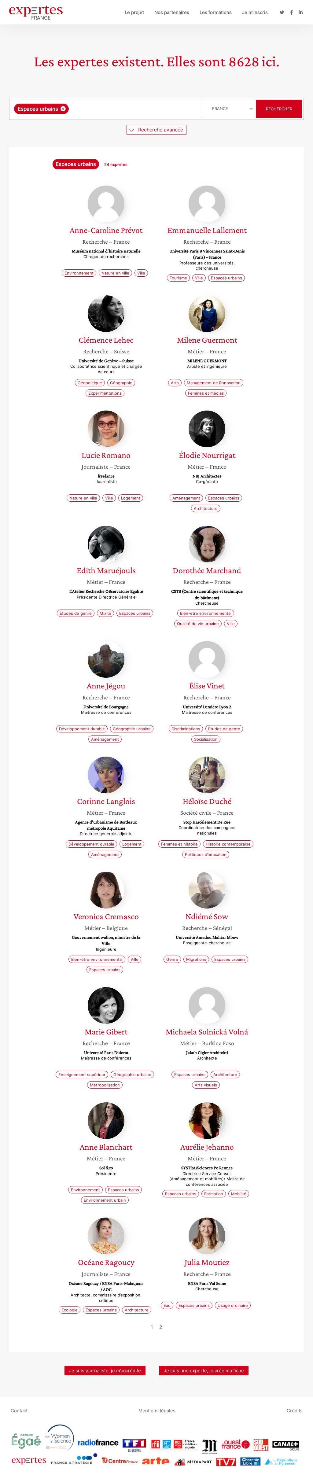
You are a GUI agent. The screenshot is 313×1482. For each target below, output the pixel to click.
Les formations (216, 12)
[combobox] (107, 109)
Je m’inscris (255, 12)
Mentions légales (156, 1410)
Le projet (134, 12)
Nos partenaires (171, 12)
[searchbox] (131, 109)
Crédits (295, 1410)
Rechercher (279, 108)
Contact (19, 1410)
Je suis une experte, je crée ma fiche (204, 1370)
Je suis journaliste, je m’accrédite (105, 1370)
